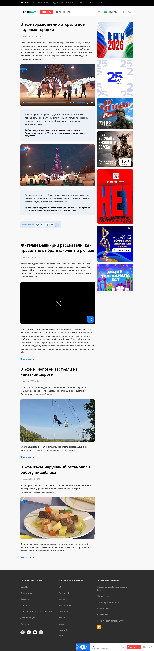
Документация (27, 617)
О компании (26, 593)
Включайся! (103, 614)
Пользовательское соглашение (36, 611)
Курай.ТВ (108, 3)
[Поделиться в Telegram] (52, 225)
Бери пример (103, 608)
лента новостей (63, 11)
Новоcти (24, 3)
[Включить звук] (90, 319)
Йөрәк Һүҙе (103, 596)
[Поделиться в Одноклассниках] (47, 225)
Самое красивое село (108, 602)
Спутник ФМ (43, 3)
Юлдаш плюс (67, 3)
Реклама (24, 624)
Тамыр (90, 3)
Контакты (25, 605)
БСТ (33, 3)
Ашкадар (80, 3)
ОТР (61, 636)
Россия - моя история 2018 (110, 621)
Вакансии (25, 599)
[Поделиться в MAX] (37, 225)
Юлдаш (55, 3)
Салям (99, 3)
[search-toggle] (129, 11)
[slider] (46, 103)
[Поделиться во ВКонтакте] (42, 225)
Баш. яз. (113, 11)
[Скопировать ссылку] (57, 225)
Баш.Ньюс (25, 587)
